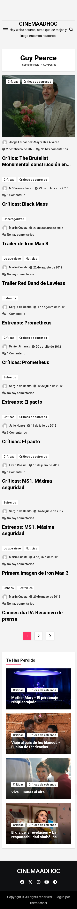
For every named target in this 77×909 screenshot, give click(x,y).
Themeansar (38, 903)
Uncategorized (14, 219)
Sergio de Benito (20, 306)
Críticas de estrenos (37, 81)
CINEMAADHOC (38, 24)
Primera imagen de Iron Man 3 (35, 573)
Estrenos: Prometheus (27, 323)
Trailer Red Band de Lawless (33, 283)
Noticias (31, 258)
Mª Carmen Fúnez (21, 188)
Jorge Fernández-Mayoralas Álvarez (34, 142)
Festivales (26, 588)
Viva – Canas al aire (28, 792)
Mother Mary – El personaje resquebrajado (34, 699)
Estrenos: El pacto (22, 402)
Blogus (59, 897)
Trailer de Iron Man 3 (25, 244)
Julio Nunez (17, 425)
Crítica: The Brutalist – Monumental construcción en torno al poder (34, 164)
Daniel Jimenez (19, 346)
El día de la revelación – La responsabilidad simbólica (34, 834)
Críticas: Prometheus (25, 362)
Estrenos (10, 298)
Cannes (9, 588)
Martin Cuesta (18, 227)
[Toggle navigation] (5, 29)
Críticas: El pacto (21, 441)
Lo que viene (12, 258)
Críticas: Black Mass (25, 204)
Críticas (13, 81)
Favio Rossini (18, 465)
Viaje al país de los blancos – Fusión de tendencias (36, 744)
